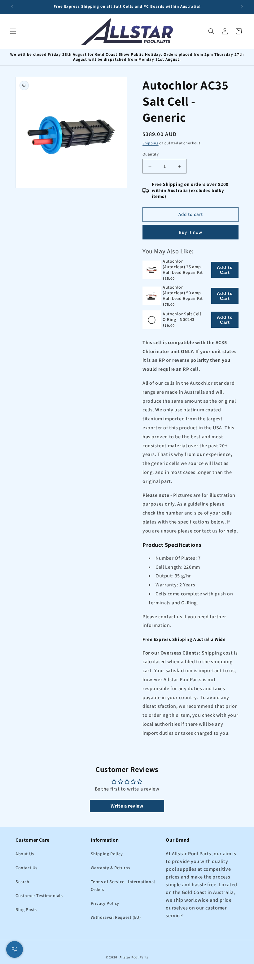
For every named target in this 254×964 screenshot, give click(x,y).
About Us (24, 854)
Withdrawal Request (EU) (116, 917)
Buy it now (190, 232)
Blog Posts (26, 909)
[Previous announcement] (12, 7)
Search (22, 881)
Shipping (150, 143)
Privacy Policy (105, 903)
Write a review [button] (127, 806)
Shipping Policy (107, 854)
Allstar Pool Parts (134, 957)
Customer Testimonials (39, 895)
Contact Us (26, 867)
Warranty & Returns (110, 867)
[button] (13, 31)
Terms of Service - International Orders (123, 885)
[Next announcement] (242, 7)
